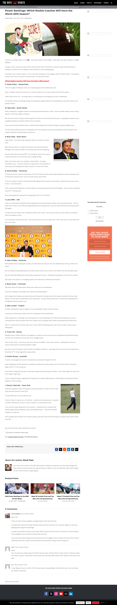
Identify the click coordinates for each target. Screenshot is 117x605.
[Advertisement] (99, 169)
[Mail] (66, 594)
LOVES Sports (94, 213)
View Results (100, 221)
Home (39, 7)
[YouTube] (61, 594)
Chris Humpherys (15, 513)
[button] (111, 3)
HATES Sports (94, 210)
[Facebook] (46, 594)
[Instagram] (56, 594)
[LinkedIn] (71, 594)
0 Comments (21, 501)
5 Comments (27, 18)
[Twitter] (51, 594)
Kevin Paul (9, 18)
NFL (28, 60)
